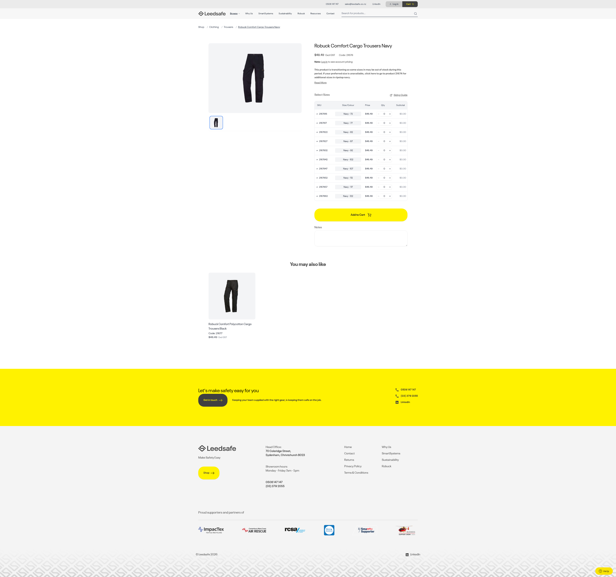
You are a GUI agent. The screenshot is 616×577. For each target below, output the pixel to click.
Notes (318, 227)
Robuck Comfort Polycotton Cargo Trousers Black (230, 326)
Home (348, 447)
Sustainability (285, 14)
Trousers (228, 27)
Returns (349, 460)
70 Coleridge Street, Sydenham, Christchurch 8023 (285, 453)
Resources (315, 14)
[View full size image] (255, 78)
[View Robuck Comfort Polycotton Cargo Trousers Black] (232, 296)
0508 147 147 (332, 4)
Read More (320, 83)
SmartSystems (265, 14)
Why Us (249, 14)
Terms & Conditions (356, 472)
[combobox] (380, 13)
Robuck (301, 14)
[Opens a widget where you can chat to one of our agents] (604, 571)
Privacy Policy (353, 466)
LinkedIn (376, 4)
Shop (201, 27)
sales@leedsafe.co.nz (355, 4)
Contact (330, 14)
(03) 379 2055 (409, 396)
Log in (324, 62)
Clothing (214, 27)
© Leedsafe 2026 (207, 554)
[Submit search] (415, 13)
